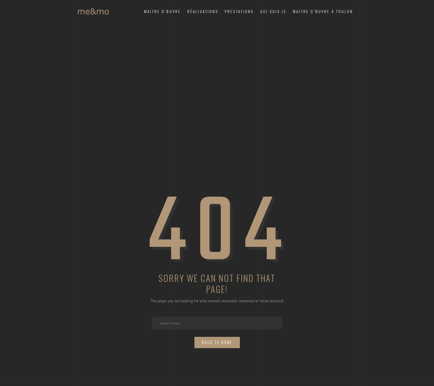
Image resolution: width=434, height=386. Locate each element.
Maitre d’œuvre (162, 11)
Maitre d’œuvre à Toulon (323, 11)
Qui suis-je (273, 11)
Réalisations (202, 11)
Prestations (239, 11)
